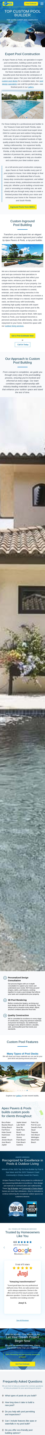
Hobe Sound (6, 1132)
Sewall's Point (36, 1127)
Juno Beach (6, 1142)
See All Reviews (22, 1320)
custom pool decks (9, 81)
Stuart (33, 1130)
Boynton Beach (7, 1125)
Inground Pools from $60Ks (22, 207)
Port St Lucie (36, 1125)
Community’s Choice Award (32, 1188)
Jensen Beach (7, 1140)
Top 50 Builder (13, 1188)
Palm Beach (21, 1140)
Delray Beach (7, 1127)
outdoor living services (14, 326)
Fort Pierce (6, 1130)
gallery (31, 87)
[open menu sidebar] (41, 4)
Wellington (35, 1137)
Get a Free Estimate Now (23, 336)
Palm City (34, 1122)
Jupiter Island (21, 1122)
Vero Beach (35, 1135)
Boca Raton (6, 1122)
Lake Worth (20, 1125)
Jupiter (4, 1145)
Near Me (19, 1127)
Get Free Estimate (22, 1364)
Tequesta (34, 1132)
